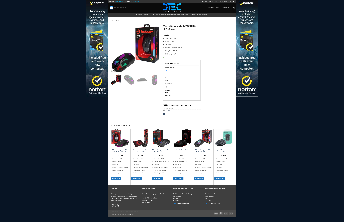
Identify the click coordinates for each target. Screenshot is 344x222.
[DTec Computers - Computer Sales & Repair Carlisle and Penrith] (172, 8)
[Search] (208, 14)
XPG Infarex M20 (182, 150)
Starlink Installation (168, 15)
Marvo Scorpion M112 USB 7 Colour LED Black (120, 151)
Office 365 (194, 15)
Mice (169, 111)
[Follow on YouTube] (233, 1)
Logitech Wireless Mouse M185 (224, 151)
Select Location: (170, 67)
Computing (138, 15)
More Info (116, 178)
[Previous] (113, 48)
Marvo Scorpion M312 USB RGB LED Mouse (203, 151)
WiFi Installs (156, 15)
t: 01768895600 (134, 1)
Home (112, 20)
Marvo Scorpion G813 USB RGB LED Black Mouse (161, 151)
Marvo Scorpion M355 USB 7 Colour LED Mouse (141, 151)
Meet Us (211, 1)
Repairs (146, 15)
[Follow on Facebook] (228, 1)
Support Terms (223, 1)
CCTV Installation (183, 15)
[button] (218, 7)
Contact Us (204, 1)
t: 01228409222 (119, 1)
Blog (216, 1)
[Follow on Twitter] (232, 1)
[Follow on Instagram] (230, 1)
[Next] (157, 48)
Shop (117, 20)
